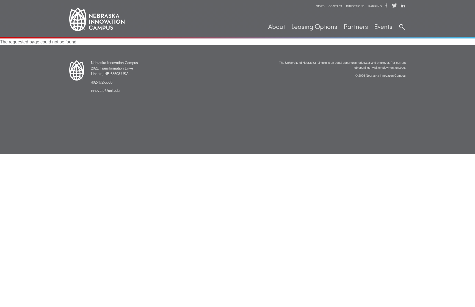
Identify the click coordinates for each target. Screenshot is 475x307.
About (276, 27)
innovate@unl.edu (105, 91)
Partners (356, 27)
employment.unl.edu (391, 67)
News (320, 6)
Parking (375, 6)
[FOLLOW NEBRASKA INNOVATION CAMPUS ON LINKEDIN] (402, 5)
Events (383, 27)
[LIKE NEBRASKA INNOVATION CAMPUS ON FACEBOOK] (386, 5)
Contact (335, 6)
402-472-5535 (101, 82)
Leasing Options (314, 27)
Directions (355, 6)
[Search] (402, 27)
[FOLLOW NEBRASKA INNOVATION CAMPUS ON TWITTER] (394, 5)
